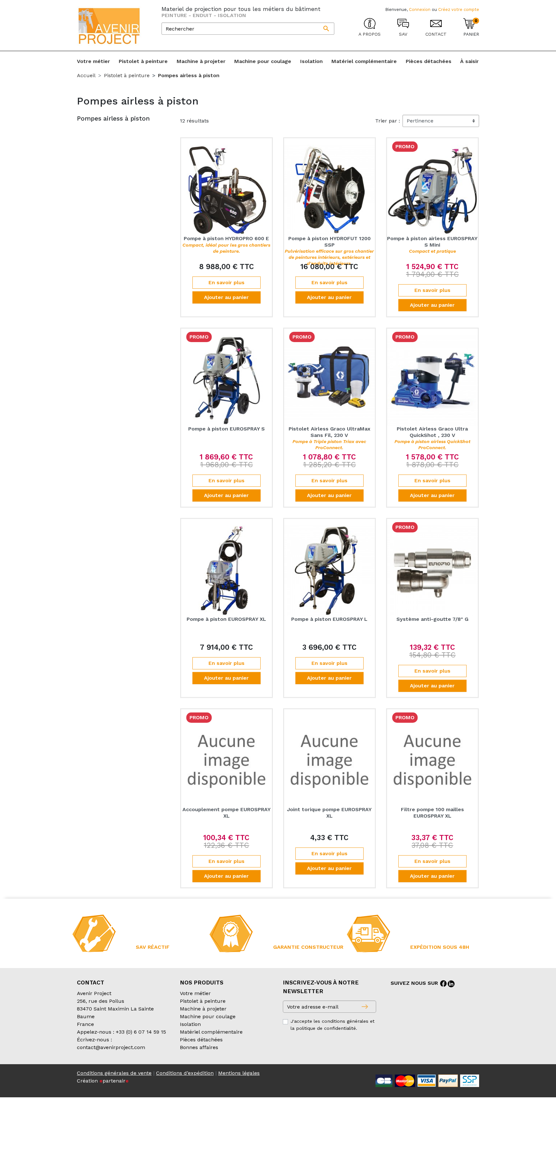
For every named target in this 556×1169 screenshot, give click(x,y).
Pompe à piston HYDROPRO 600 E (226, 244)
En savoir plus (226, 282)
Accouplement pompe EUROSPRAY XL (226, 812)
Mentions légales (239, 1073)
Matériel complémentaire (211, 1032)
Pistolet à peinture (203, 1001)
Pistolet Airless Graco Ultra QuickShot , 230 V (432, 438)
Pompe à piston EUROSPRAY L (329, 619)
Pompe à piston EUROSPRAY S (226, 429)
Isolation (190, 1024)
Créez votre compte (458, 9)
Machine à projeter (203, 1009)
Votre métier (195, 993)
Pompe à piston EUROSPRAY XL (226, 619)
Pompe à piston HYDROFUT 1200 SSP (329, 250)
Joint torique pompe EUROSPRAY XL (329, 812)
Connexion (420, 9)
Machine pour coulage (208, 1016)
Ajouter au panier (226, 297)
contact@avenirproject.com (111, 1047)
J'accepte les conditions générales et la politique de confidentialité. (333, 1025)
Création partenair (103, 1081)
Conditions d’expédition (185, 1073)
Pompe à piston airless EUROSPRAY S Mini (432, 244)
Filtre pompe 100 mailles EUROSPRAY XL (432, 812)
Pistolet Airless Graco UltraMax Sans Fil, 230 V (329, 438)
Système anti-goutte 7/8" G (432, 619)
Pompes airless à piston (113, 118)
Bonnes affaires (199, 1047)
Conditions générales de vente (114, 1073)
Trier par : (387, 121)
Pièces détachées (201, 1040)
